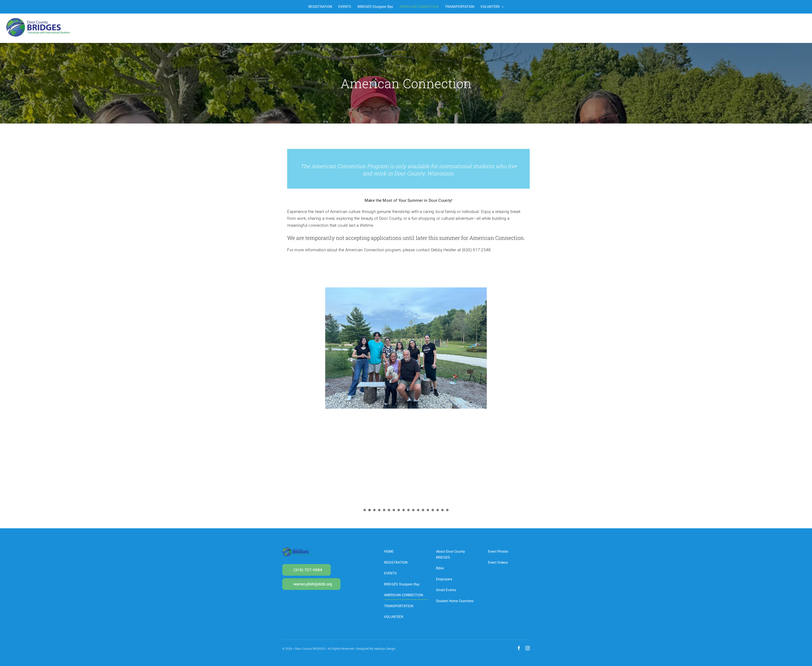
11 (413, 510)
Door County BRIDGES (310, 648)
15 (433, 510)
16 (437, 510)
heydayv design (385, 648)
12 (418, 510)
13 (423, 510)
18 (447, 510)
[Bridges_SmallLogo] (38, 19)
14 (428, 510)
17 (442, 510)
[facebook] (519, 648)
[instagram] (527, 648)
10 (408, 510)
